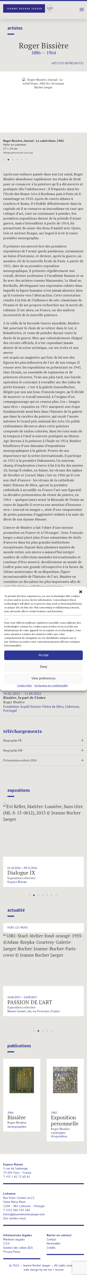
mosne (59, 1270)
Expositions (18, 790)
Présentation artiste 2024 (43, 760)
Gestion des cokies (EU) (18, 1248)
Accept (43, 655)
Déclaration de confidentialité (51, 685)
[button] (81, 592)
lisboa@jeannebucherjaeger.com (24, 1214)
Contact (51, 1239)
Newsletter (54, 1243)
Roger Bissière (43, 45)
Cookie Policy (24, 685)
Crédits (51, 1248)
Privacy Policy (11, 1252)
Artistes (14, 28)
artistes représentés (68, 63)
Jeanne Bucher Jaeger (28, 8)
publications (19, 1046)
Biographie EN (43, 750)
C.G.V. (6, 1243)
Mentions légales (14, 1239)
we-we (47, 1270)
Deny (43, 666)
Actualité (16, 910)
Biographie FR (43, 740)
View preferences (43, 678)
